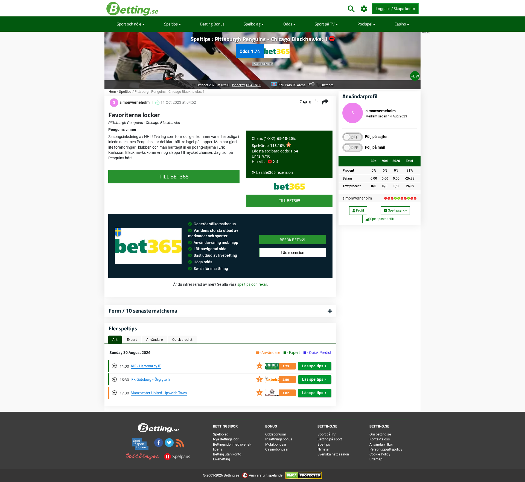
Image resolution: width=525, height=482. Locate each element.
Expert (132, 339)
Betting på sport (329, 439)
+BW (415, 76)
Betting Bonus (212, 24)
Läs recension (292, 252)
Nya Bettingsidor (225, 439)
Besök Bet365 (292, 240)
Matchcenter (263, 63)
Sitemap (375, 459)
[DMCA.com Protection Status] (303, 475)
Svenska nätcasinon (333, 454)
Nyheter (323, 449)
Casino (401, 24)
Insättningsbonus (278, 439)
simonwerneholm (357, 198)
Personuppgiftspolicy (385, 449)
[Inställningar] (364, 8)
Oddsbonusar (275, 434)
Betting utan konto (227, 454)
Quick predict (182, 339)
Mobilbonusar (275, 444)
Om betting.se (380, 434)
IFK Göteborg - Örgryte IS (151, 379)
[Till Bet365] (289, 186)
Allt (115, 339)
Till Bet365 (289, 200)
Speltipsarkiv (397, 210)
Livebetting (221, 459)
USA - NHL (253, 85)
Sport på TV (325, 24)
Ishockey (238, 85)
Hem (112, 92)
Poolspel (365, 24)
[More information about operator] (148, 246)
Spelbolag (252, 24)
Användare (154, 339)
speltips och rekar (252, 284)
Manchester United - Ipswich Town (159, 393)
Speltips (171, 24)
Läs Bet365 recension (274, 172)
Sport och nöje (129, 24)
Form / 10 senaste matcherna (143, 310)
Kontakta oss (379, 439)
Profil (359, 210)
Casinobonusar (276, 449)
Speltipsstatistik (381, 219)
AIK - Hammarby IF (146, 366)
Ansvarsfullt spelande (265, 475)
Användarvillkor (381, 444)
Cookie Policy (379, 454)
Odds (288, 24)
